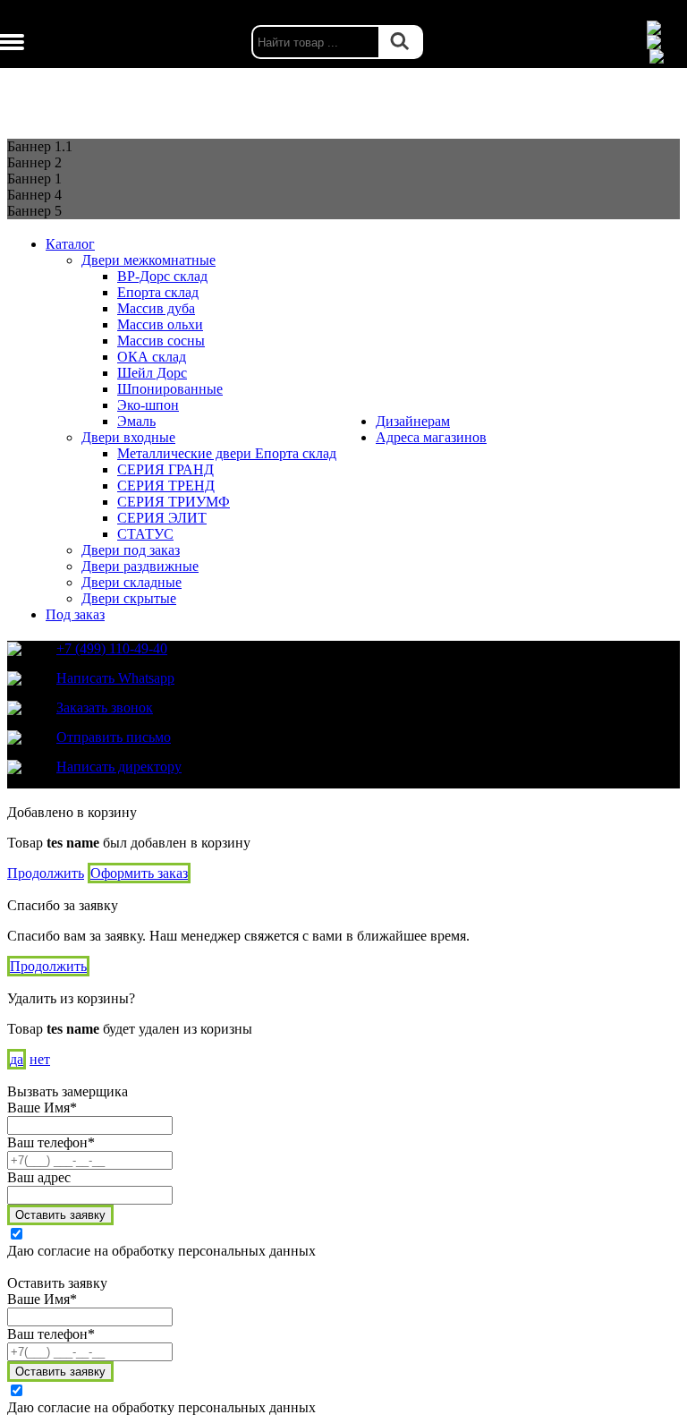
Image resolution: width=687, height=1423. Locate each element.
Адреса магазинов (431, 437)
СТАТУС (145, 533)
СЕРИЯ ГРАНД (165, 469)
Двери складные (131, 582)
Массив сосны (161, 340)
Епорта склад (158, 292)
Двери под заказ (130, 550)
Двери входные (128, 437)
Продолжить (45, 873)
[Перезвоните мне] (665, 42)
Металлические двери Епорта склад (226, 453)
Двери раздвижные (140, 566)
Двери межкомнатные (148, 260)
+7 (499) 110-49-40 (111, 648)
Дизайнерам (413, 421)
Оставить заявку (60, 1215)
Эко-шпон (148, 405)
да (16, 1059)
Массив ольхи (160, 324)
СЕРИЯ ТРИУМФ (173, 501)
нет (40, 1059)
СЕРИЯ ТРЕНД (166, 485)
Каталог (70, 243)
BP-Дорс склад (162, 276)
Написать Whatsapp (115, 678)
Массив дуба (156, 308)
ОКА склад (151, 356)
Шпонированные (170, 388)
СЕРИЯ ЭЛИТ (162, 517)
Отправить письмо (113, 737)
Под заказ (75, 614)
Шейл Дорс (152, 372)
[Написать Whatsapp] (665, 28)
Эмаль (136, 421)
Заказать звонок (104, 707)
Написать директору (119, 766)
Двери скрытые (128, 598)
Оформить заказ (139, 873)
